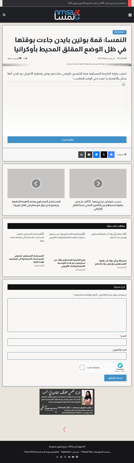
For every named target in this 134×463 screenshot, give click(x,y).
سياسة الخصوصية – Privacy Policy (95, 452)
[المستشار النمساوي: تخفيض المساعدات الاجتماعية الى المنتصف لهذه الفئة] (26, 242)
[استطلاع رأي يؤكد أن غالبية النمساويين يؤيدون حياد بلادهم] (108, 245)
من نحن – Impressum (70, 452)
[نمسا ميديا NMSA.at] (67, 14)
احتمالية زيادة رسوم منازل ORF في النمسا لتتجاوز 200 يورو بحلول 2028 (97, 3)
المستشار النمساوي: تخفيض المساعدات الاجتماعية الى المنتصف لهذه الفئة (26, 258)
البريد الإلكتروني (119, 350)
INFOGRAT (120, 32)
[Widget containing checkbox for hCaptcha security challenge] (101, 367)
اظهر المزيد (68, 139)
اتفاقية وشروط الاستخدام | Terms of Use (41, 452)
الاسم (123, 336)
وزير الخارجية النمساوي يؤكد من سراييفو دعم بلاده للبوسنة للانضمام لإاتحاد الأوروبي (69, 262)
